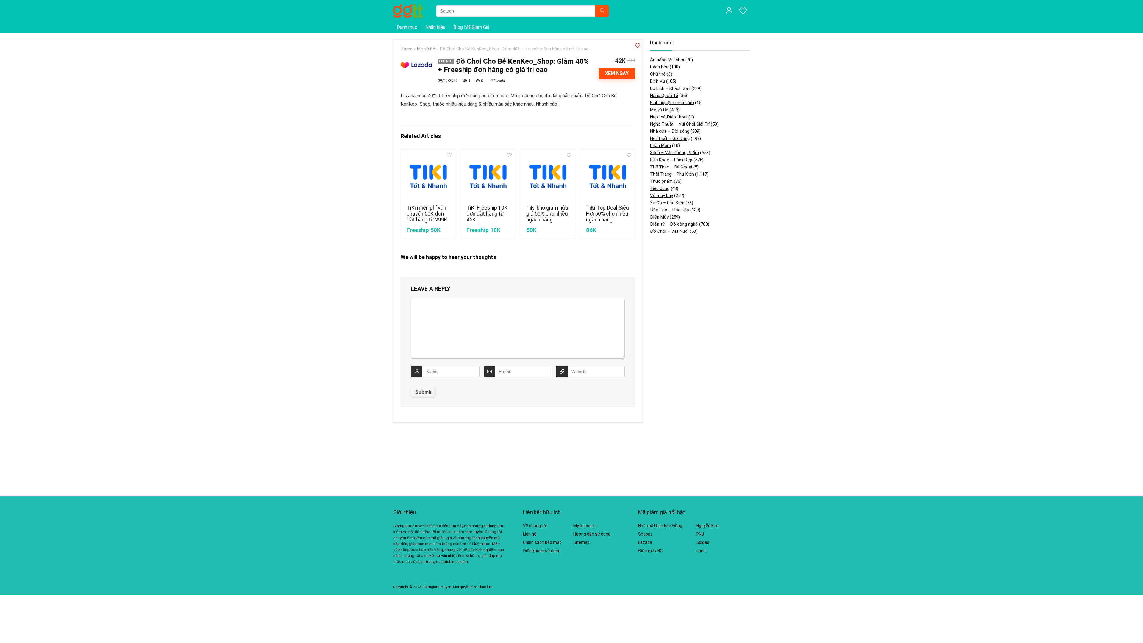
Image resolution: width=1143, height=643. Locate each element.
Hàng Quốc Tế (664, 95)
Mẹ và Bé (426, 48)
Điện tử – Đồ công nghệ (674, 224)
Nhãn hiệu (435, 27)
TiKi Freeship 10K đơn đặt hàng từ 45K (487, 214)
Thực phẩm (661, 181)
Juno (701, 550)
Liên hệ (530, 534)
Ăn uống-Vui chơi (667, 60)
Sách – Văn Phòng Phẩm (674, 152)
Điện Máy (659, 217)
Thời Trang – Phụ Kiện (672, 174)
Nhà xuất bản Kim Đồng (660, 525)
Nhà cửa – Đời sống (669, 131)
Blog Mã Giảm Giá (471, 27)
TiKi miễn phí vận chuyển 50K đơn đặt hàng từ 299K (427, 214)
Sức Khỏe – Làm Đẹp (671, 160)
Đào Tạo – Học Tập (669, 210)
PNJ (700, 534)
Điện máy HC (650, 550)
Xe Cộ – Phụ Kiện (667, 202)
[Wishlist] (743, 11)
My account (584, 525)
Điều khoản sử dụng (541, 550)
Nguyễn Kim (707, 525)
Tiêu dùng (659, 188)
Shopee (645, 534)
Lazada (499, 81)
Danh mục (407, 27)
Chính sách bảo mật (542, 542)
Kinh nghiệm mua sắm (672, 102)
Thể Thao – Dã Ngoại (671, 167)
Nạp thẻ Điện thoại (668, 117)
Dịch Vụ (657, 81)
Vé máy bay (661, 195)
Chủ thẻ (658, 74)
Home (407, 48)
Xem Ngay (617, 73)
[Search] (602, 11)
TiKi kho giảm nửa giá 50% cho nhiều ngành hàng (547, 214)
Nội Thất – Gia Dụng (670, 138)
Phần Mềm (660, 145)
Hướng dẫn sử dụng (591, 534)
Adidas (702, 542)
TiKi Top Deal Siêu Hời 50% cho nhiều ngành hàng (607, 214)
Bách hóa (659, 67)
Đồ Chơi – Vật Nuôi (669, 231)
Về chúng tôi (535, 525)
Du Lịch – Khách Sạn (670, 88)
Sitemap (581, 542)
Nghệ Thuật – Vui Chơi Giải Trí (680, 124)
